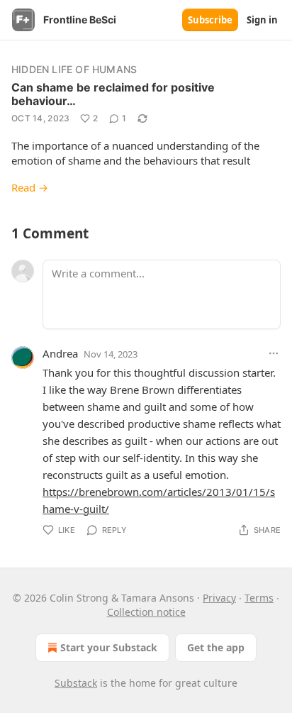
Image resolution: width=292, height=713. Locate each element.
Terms (259, 597)
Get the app (216, 647)
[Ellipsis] (273, 353)
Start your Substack (108, 647)
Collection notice (146, 612)
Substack (76, 683)
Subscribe (210, 19)
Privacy (219, 597)
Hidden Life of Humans (74, 69)
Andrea (60, 353)
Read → (29, 187)
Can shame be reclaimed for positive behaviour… (113, 94)
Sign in (262, 19)
